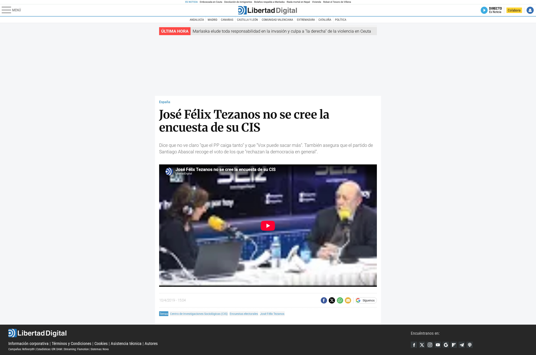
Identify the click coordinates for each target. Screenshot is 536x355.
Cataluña (324, 19)
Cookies (101, 343)
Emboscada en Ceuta (211, 2)
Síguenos (369, 300)
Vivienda (316, 2)
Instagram (430, 345)
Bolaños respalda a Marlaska (269, 2)
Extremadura (306, 19)
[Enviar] (340, 300)
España (164, 102)
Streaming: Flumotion (76, 349)
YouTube (438, 345)
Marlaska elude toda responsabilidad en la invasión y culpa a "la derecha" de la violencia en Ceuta (282, 31)
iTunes (469, 345)
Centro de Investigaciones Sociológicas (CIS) (199, 313)
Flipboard (454, 345)
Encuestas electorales (244, 313)
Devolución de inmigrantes (238, 2)
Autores (151, 343)
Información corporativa (28, 343)
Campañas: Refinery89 (21, 349)
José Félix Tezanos (272, 313)
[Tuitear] (332, 300)
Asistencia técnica (126, 343)
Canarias (227, 19)
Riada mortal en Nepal (298, 2)
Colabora (514, 10)
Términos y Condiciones (71, 343)
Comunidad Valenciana (277, 19)
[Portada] (267, 10)
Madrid (212, 19)
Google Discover (446, 345)
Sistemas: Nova (100, 349)
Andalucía (197, 19)
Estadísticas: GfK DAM (49, 349)
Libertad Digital (209, 333)
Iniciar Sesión (530, 10)
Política (340, 19)
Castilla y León (247, 19)
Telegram (462, 345)
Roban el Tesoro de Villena (337, 2)
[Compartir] (324, 300)
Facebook (414, 345)
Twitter (422, 345)
